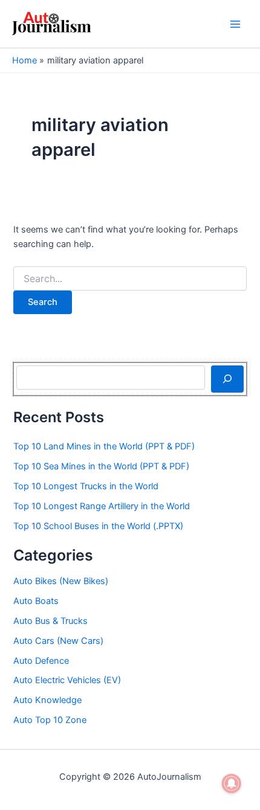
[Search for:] (129, 279)
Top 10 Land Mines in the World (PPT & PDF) (104, 446)
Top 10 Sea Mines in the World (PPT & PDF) (101, 466)
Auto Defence (41, 660)
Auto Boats (36, 601)
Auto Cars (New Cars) (58, 640)
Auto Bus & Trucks (50, 621)
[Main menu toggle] (235, 24)
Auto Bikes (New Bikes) (60, 581)
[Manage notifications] (231, 783)
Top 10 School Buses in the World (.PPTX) (98, 526)
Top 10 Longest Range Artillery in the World (101, 506)
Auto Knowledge (47, 700)
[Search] (227, 378)
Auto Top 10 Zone (49, 720)
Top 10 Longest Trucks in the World (85, 486)
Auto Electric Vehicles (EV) (67, 680)
